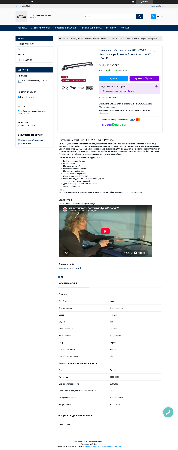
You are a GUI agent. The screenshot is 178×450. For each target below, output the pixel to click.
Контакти (111, 28)
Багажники (85, 39)
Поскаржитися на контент (92, 446)
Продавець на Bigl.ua (89, 444)
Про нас (125, 28)
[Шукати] (139, 16)
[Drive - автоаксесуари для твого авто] (21, 21)
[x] (62, 278)
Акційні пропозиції (40, 28)
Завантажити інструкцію (71, 268)
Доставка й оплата (92, 28)
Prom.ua (101, 442)
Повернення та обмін (66, 28)
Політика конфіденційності (113, 446)
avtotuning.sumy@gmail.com (31, 140)
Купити (114, 78)
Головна (22, 28)
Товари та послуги (71, 39)
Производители (25, 60)
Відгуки (21, 54)
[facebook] (59, 278)
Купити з (139, 78)
